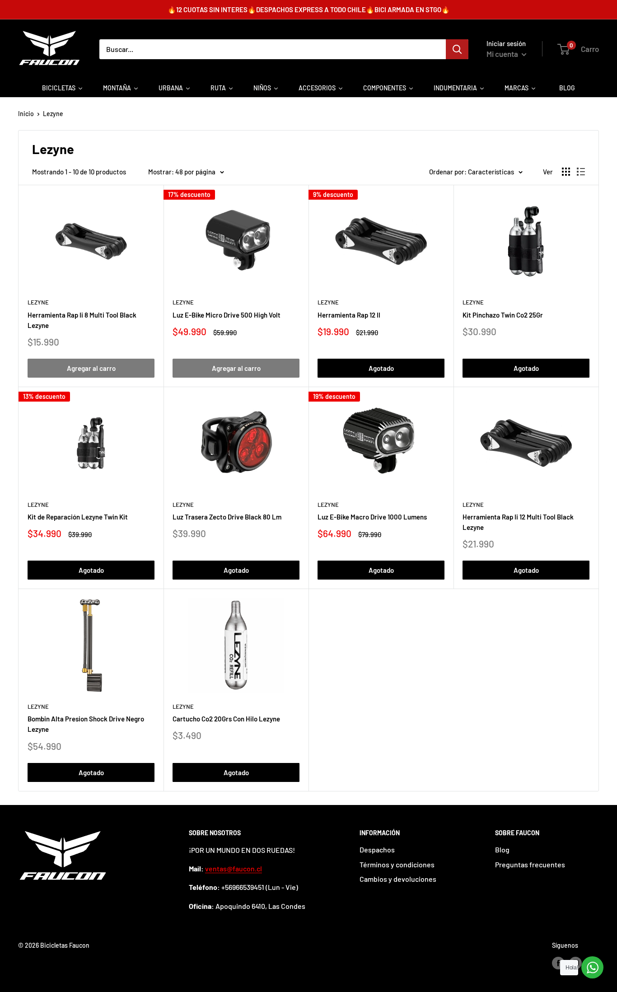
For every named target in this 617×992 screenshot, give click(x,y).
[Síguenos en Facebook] (558, 963)
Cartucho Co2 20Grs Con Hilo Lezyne (226, 719)
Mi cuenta (502, 53)
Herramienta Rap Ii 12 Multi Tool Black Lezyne (518, 522)
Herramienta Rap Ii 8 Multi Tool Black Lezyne (82, 320)
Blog (502, 849)
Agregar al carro (91, 368)
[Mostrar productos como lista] (581, 172)
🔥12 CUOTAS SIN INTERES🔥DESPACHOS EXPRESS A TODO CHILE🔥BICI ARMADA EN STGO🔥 (309, 9)
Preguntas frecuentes (530, 864)
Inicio (26, 113)
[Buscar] (457, 49)
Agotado (381, 368)
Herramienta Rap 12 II (349, 315)
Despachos (377, 849)
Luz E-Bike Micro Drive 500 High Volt (226, 315)
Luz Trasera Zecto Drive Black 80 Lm (227, 517)
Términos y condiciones (397, 864)
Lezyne (53, 113)
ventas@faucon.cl (233, 868)
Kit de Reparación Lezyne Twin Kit (78, 517)
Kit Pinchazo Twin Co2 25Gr (503, 315)
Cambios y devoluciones (398, 879)
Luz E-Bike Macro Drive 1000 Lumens (372, 517)
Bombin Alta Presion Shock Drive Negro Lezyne (86, 724)
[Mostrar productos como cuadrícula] (566, 172)
